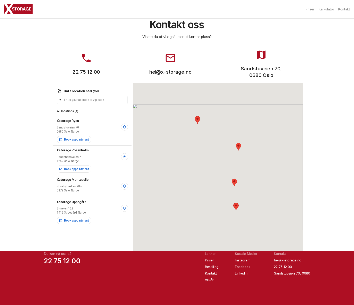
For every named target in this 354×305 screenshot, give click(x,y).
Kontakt (344, 9)
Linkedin (241, 273)
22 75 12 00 (62, 261)
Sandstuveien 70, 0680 (292, 273)
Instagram (242, 260)
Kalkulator (326, 9)
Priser (309, 9)
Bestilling (211, 267)
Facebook (242, 267)
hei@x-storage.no (287, 260)
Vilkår (209, 280)
